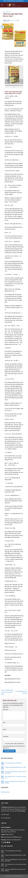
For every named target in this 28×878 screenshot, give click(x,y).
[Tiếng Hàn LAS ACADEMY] (14, 5)
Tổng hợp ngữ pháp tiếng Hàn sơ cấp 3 (15, 767)
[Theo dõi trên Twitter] (5, 842)
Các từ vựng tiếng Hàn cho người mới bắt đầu (15, 782)
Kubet (7, 814)
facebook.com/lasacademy (14, 839)
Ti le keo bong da (5, 818)
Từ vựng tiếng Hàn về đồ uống (13, 763)
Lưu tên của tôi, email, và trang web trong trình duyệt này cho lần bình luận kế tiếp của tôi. (14, 746)
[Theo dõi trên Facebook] (2, 842)
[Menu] (2, 5)
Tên (4, 722)
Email (4, 729)
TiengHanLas (6, 21)
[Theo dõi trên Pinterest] (7, 842)
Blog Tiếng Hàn (7, 11)
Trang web (5, 736)
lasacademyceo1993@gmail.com (13, 837)
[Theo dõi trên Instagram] (3, 842)
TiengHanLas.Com (18, 876)
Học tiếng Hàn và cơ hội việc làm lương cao (15, 777)
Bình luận (6, 709)
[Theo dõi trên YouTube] (9, 842)
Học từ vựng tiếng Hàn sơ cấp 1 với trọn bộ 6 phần (7, 692)
